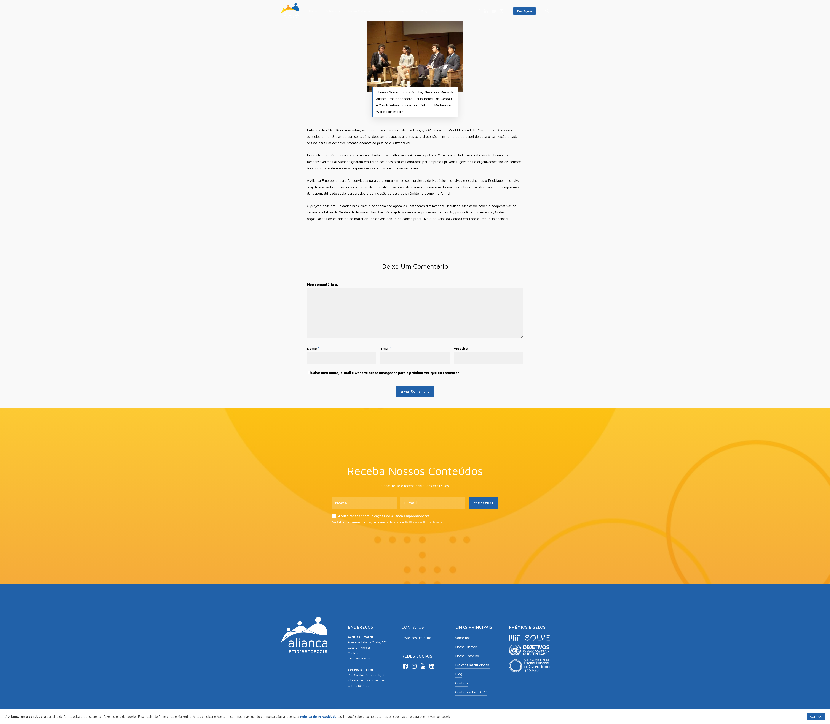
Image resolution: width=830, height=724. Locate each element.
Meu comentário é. (322, 284)
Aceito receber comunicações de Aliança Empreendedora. (384, 516)
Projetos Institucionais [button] (472, 665)
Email (386, 349)
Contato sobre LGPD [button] (471, 692)
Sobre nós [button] (462, 638)
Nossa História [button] (466, 647)
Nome (313, 349)
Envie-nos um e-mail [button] (417, 638)
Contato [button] (461, 683)
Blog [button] (458, 674)
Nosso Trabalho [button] (467, 656)
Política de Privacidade (423, 522)
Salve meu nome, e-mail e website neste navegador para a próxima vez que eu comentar (385, 373)
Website (461, 349)
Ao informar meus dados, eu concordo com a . (387, 522)
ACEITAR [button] (816, 716)
